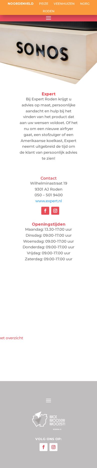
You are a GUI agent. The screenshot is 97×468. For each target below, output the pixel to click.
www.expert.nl (48, 201)
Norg (85, 3)
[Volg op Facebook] (45, 211)
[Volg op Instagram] (55, 211)
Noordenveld (21, 3)
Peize (43, 3)
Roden (48, 11)
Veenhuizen (64, 3)
